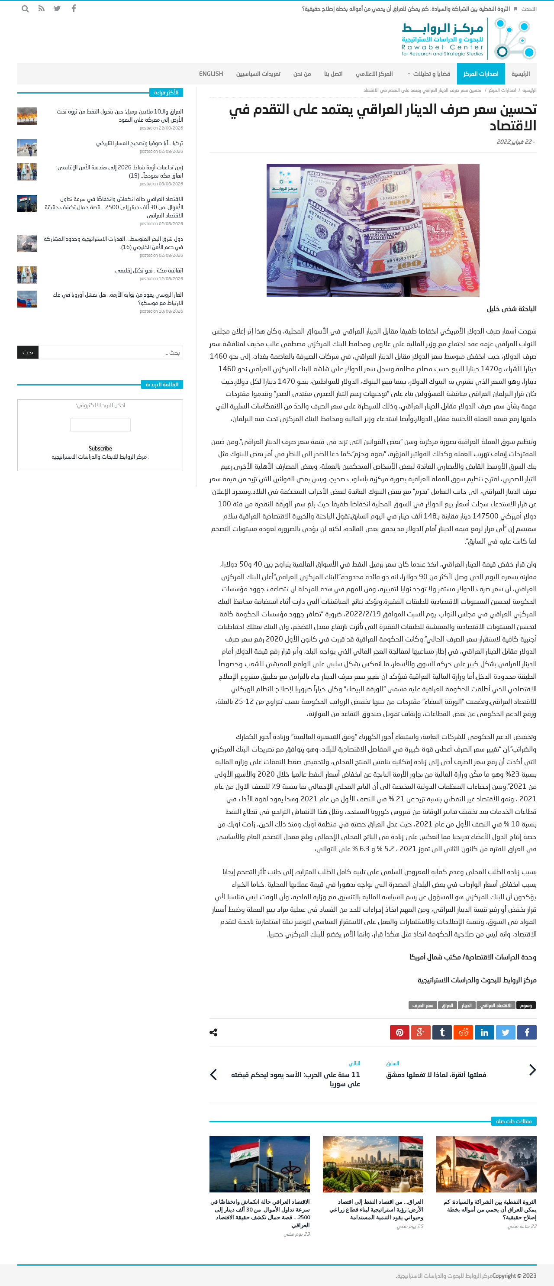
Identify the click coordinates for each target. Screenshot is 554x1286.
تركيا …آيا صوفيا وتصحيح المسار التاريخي (139, 142)
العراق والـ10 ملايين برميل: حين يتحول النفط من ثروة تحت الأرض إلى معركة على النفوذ (120, 115)
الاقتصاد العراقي (496, 1005)
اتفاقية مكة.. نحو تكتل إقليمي (149, 270)
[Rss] (41, 9)
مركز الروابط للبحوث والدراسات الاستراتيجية (445, 1275)
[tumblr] (442, 1032)
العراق (447, 1005)
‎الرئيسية (529, 90)
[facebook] (527, 1032)
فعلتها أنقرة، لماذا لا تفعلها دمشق (436, 1069)
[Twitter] (57, 9)
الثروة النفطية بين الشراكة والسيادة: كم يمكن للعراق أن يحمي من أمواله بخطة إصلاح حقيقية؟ (406, 8)
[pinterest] (399, 1032)
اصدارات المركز (502, 90)
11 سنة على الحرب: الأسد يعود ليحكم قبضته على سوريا (295, 1074)
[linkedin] (484, 1032)
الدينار (467, 1005)
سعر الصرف (422, 1005)
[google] (421, 1032)
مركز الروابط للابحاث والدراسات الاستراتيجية (99, 456)
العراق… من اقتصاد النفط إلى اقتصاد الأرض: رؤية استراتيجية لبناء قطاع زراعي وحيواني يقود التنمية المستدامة (376, 1209)
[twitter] (505, 1032)
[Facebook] (73, 9)
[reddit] (463, 1032)
